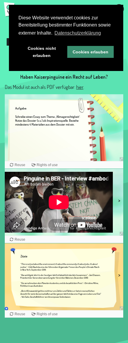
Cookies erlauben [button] (90, 52)
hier (79, 87)
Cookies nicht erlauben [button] (42, 52)
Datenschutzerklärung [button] (77, 32)
